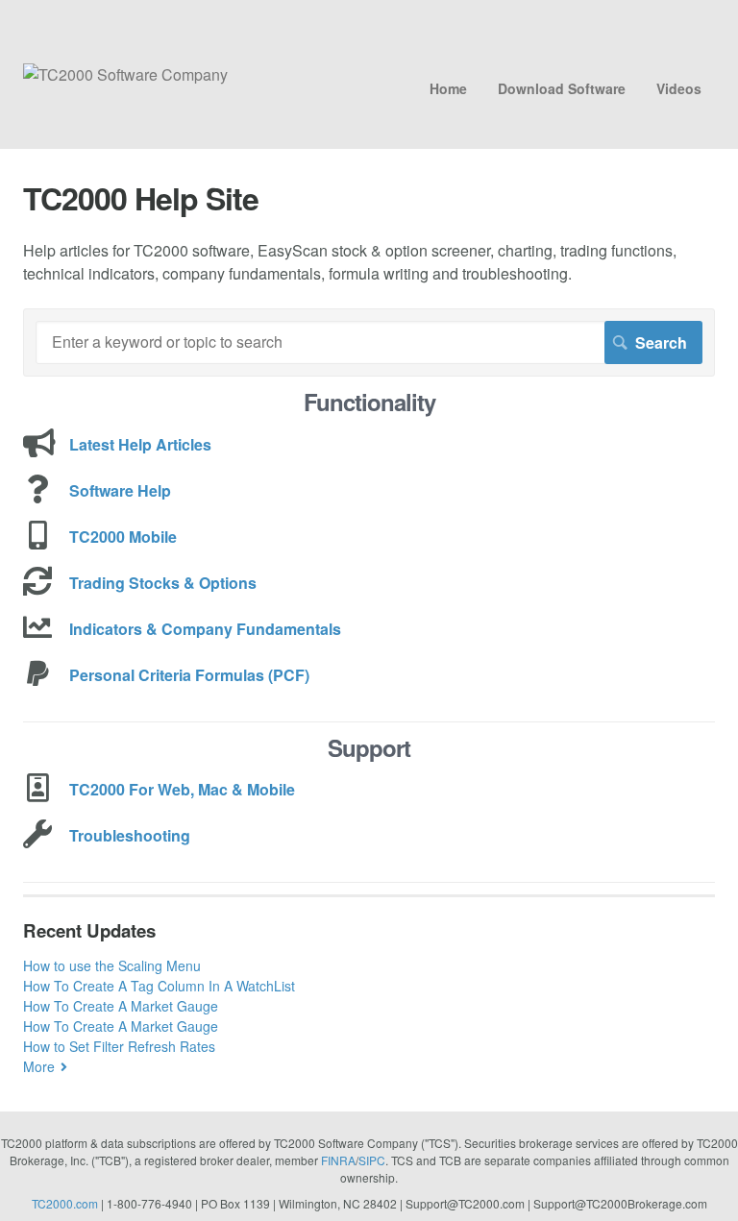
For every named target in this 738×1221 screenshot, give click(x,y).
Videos (678, 88)
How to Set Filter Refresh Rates (119, 1046)
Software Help (120, 490)
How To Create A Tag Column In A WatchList (159, 985)
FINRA (338, 1160)
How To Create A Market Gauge (120, 1005)
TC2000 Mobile (123, 536)
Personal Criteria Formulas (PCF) (189, 675)
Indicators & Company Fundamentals (205, 629)
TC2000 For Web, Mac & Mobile (182, 789)
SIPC (371, 1160)
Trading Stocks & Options (163, 583)
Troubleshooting (129, 835)
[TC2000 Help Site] (125, 74)
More (39, 1066)
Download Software (562, 88)
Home (448, 88)
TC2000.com (65, 1203)
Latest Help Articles (140, 444)
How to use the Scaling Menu (112, 965)
